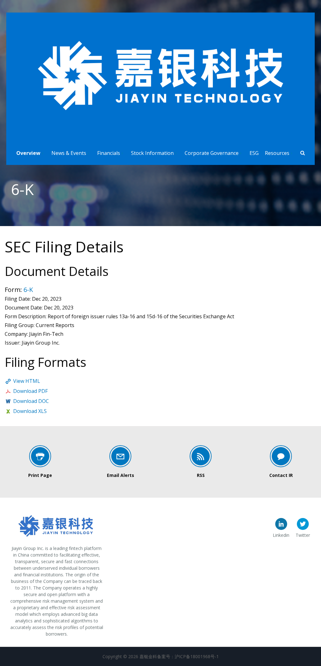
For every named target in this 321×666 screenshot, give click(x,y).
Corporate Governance (212, 153)
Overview (28, 153)
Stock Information (152, 153)
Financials (108, 153)
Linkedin (281, 535)
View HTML (26, 381)
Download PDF (30, 391)
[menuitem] (31, 151)
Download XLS (30, 411)
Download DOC (31, 401)
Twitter (303, 535)
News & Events (68, 153)
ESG (254, 153)
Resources (277, 153)
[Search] (303, 153)
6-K (28, 289)
